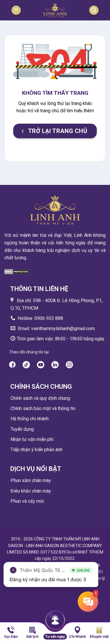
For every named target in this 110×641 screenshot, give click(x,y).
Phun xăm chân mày (31, 480)
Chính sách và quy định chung (40, 398)
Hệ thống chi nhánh (30, 418)
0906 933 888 (48, 318)
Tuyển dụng (22, 429)
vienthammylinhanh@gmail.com (62, 328)
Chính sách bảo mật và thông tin (43, 408)
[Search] (94, 10)
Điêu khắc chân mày (31, 491)
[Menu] (16, 10)
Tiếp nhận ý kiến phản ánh (36, 449)
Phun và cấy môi (27, 501)
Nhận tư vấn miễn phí (32, 439)
